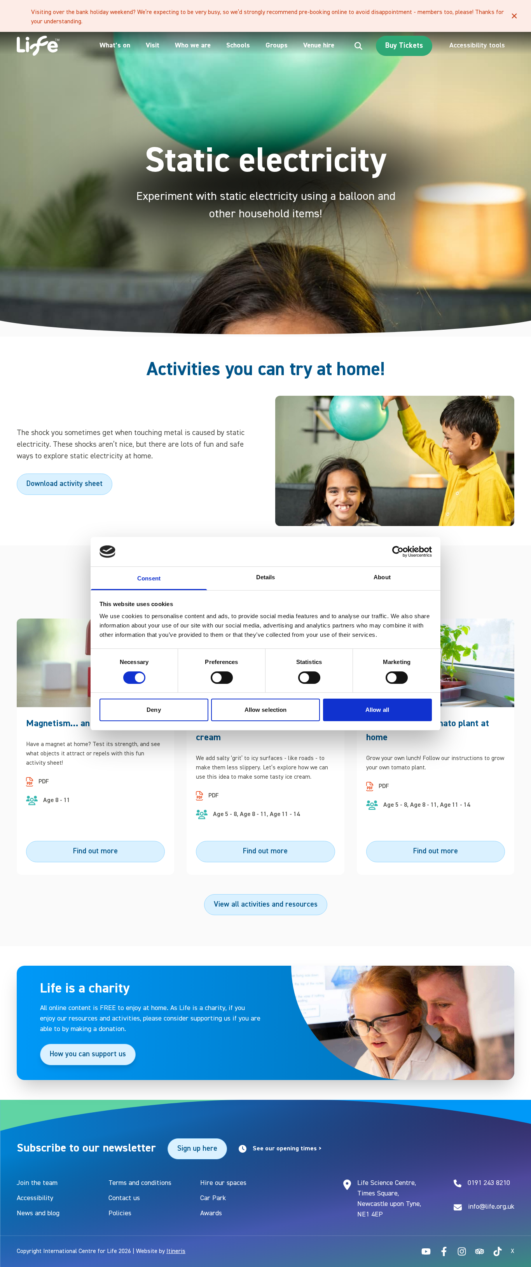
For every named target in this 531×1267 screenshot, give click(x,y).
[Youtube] (426, 1251)
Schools (238, 45)
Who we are (193, 45)
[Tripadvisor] (479, 1251)
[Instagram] (461, 1251)
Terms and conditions (139, 1183)
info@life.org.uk (491, 1206)
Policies (119, 1213)
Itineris (175, 1251)
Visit (152, 45)
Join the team (37, 1183)
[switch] (222, 677)
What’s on (115, 45)
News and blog (38, 1213)
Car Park (213, 1198)
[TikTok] (497, 1251)
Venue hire (318, 45)
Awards (211, 1213)
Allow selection (266, 709)
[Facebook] (444, 1251)
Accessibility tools (477, 45)
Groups (277, 45)
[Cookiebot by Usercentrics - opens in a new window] (398, 551)
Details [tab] (265, 577)
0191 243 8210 (489, 1183)
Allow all (377, 709)
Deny (154, 709)
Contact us (124, 1198)
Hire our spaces (223, 1183)
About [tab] (382, 577)
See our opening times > (287, 1149)
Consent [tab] (149, 578)
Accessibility (35, 1198)
